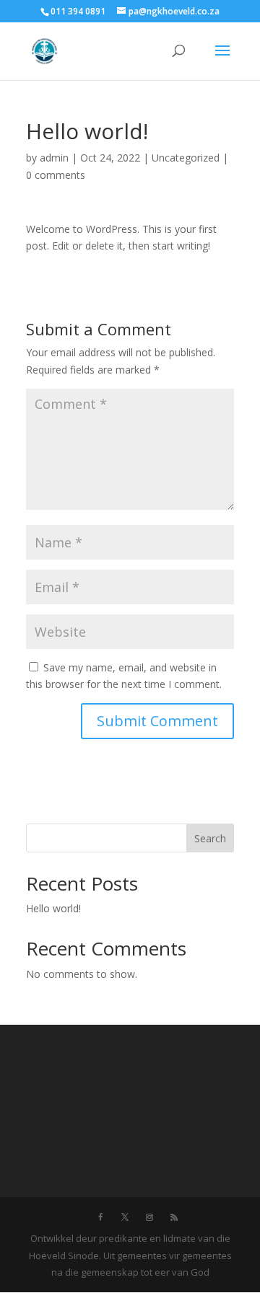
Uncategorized (186, 157)
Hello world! (53, 908)
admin (54, 157)
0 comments (55, 175)
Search (210, 838)
